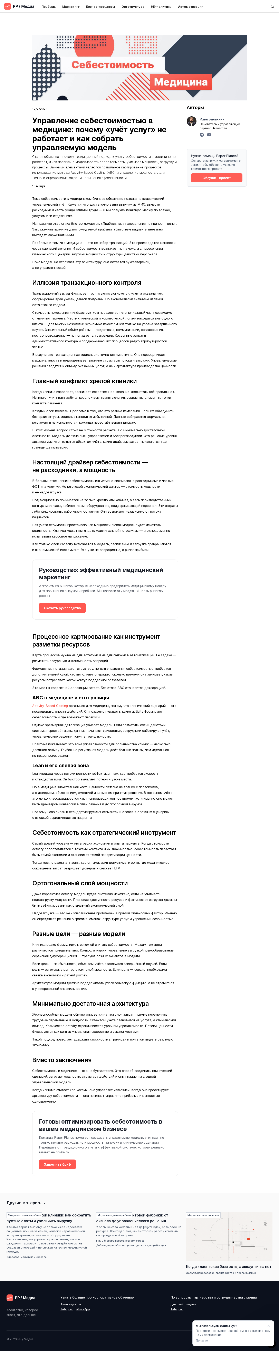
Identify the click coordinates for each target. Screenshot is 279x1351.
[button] (48, 6)
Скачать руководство (62, 608)
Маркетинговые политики (203, 1215)
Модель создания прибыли (24, 1215)
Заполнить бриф (57, 1164)
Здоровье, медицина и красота (27, 1257)
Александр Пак (70, 1304)
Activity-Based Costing (50, 706)
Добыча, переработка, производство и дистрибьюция (131, 1245)
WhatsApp (83, 1309)
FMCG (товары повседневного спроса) (120, 1240)
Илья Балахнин (212, 119)
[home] (19, 6)
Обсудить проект (217, 178)
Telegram (66, 1309)
